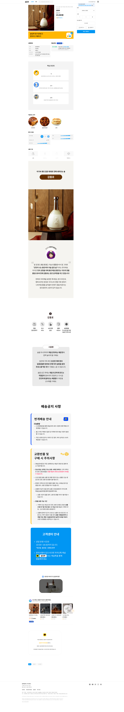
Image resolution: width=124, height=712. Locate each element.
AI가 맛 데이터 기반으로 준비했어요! (40, 601)
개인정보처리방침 (29, 689)
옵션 (78, 7)
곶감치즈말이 (44, 127)
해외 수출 (38, 689)
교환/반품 (39, 664)
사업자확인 (40, 692)
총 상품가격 (79, 20)
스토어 (32, 1)
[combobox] (86, 10)
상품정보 (34, 664)
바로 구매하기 (86, 31)
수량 (78, 14)
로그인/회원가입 (92, 1)
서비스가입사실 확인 (25, 701)
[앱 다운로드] (50, 35)
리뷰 (29, 664)
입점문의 (34, 689)
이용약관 (23, 689)
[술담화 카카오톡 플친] (43, 642)
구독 (36, 1)
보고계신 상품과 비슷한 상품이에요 (41, 600)
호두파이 (33, 127)
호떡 (56, 127)
